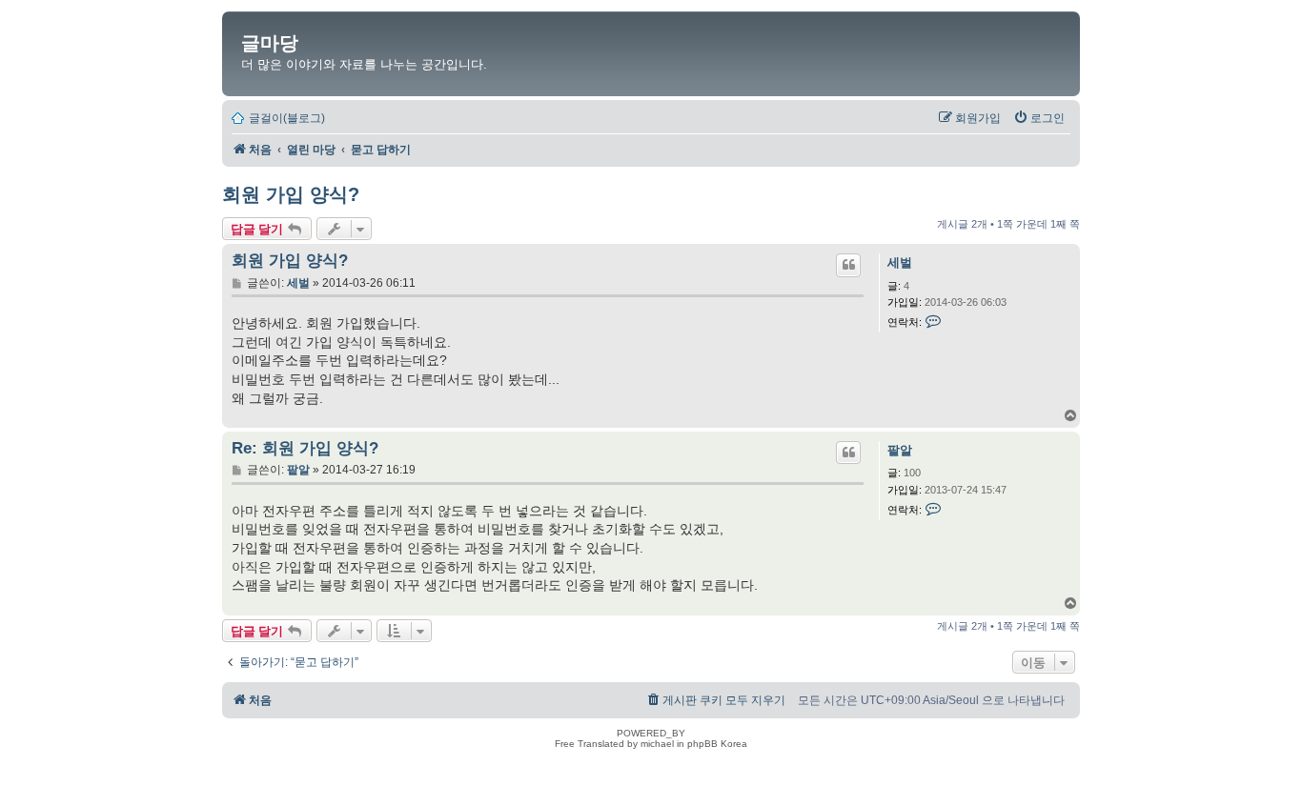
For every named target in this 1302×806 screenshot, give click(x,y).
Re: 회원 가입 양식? (305, 448)
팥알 (899, 450)
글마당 (269, 42)
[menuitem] (1039, 118)
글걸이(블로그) (287, 118)
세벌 (899, 262)
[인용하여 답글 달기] (848, 264)
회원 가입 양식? (290, 194)
